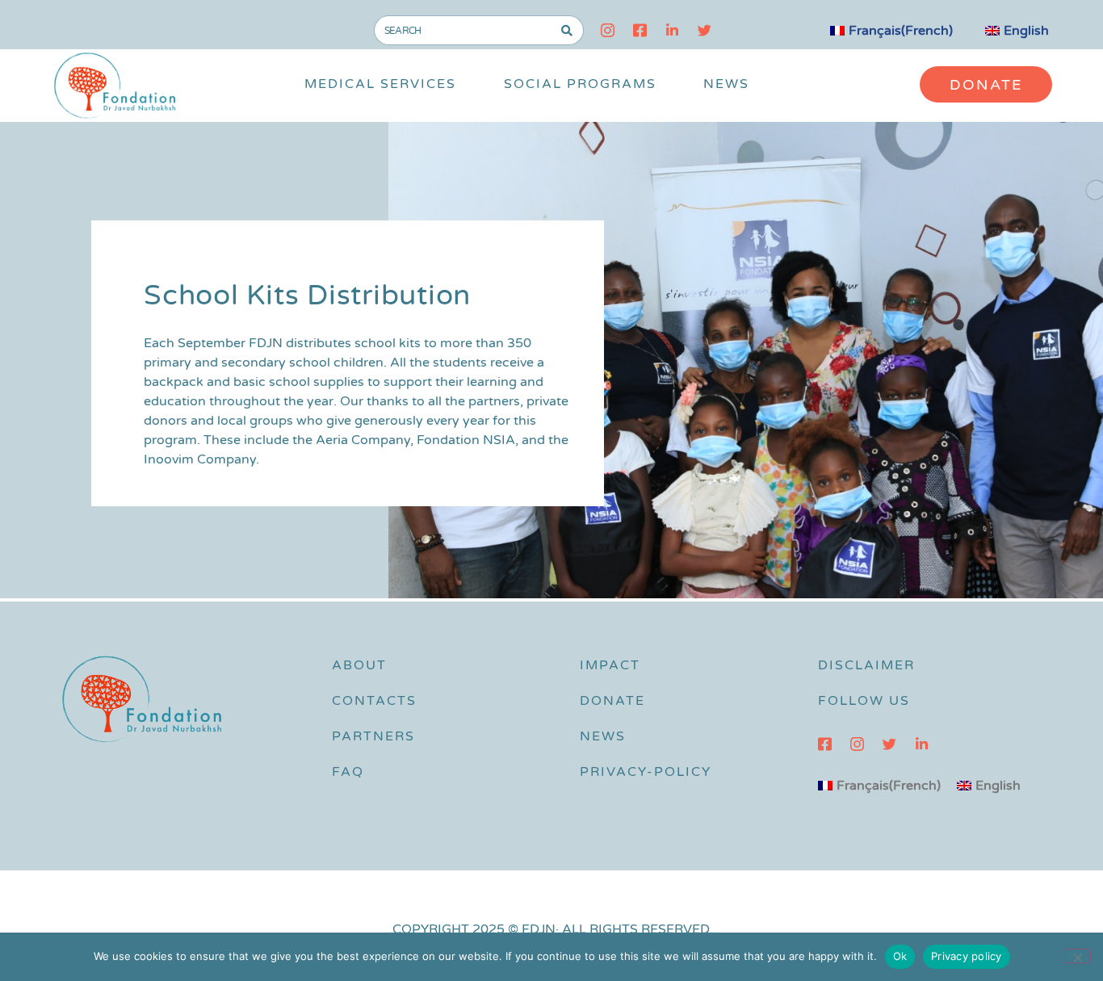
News (726, 84)
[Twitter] (704, 30)
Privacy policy (966, 956)
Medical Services (380, 84)
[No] (1077, 956)
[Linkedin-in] (672, 30)
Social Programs (580, 84)
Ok (900, 956)
